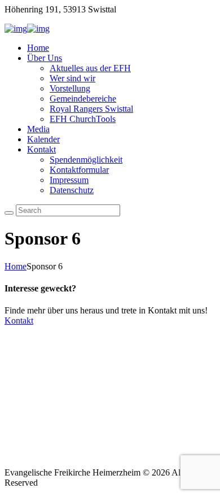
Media (38, 129)
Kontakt (41, 149)
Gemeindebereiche (83, 98)
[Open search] (9, 213)
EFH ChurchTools (83, 119)
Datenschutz (72, 190)
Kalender (43, 139)
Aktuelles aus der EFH (90, 68)
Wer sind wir (72, 78)
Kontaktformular (79, 170)
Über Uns (44, 58)
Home (38, 48)
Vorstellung (70, 88)
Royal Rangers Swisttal (91, 109)
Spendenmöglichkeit (86, 159)
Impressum (69, 180)
